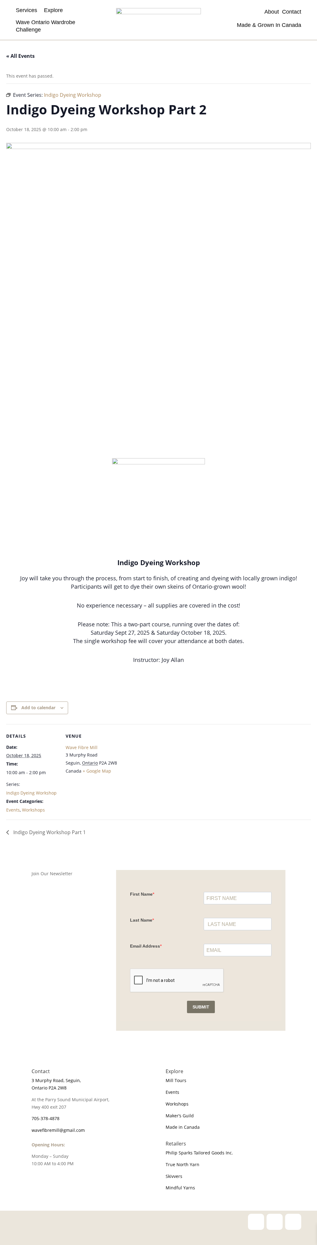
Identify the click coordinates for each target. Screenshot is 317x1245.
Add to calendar (38, 707)
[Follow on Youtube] (293, 1222)
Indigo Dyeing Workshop (31, 793)
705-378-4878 (45, 1118)
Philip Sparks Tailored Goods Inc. (199, 1153)
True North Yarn (182, 1164)
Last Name (141, 920)
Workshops (33, 810)
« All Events (20, 56)
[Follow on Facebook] (275, 1222)
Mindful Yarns (180, 1188)
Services (26, 10)
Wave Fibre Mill (82, 747)
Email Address (145, 946)
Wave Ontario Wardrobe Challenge (45, 25)
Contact (291, 12)
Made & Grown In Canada (268, 25)
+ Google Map (97, 771)
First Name (141, 894)
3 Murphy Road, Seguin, (56, 1080)
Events (13, 810)
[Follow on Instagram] (256, 1222)
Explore (53, 10)
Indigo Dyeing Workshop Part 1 (49, 832)
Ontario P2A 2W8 (49, 1088)
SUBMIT (201, 1006)
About (273, 12)
